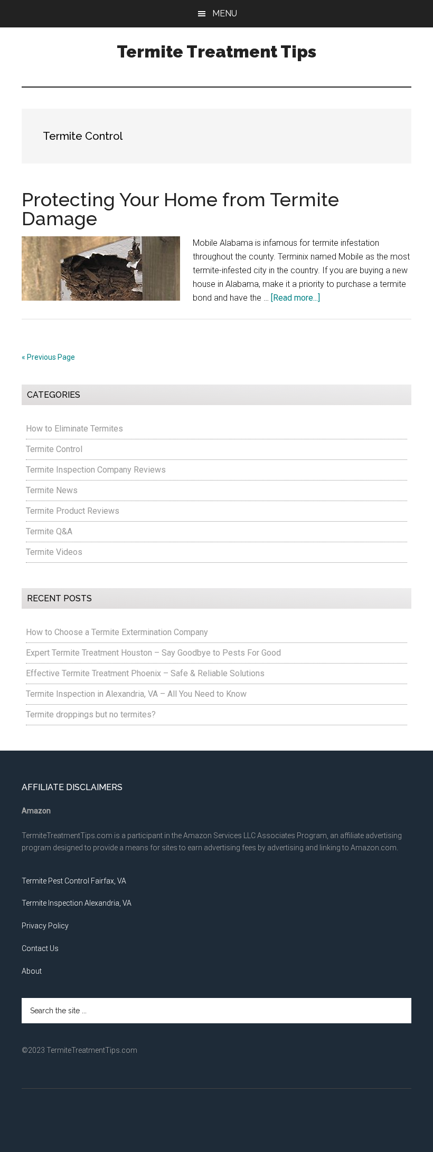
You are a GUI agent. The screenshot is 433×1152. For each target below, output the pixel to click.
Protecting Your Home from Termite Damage (180, 208)
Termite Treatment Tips (216, 51)
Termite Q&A (49, 531)
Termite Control (54, 449)
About (32, 971)
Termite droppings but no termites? (91, 714)
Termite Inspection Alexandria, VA (76, 903)
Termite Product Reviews (72, 511)
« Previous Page (48, 357)
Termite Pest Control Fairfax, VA (74, 881)
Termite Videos (54, 552)
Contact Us (40, 948)
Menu (224, 13)
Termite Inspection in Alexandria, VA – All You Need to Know (136, 694)
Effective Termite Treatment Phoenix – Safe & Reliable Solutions (145, 673)
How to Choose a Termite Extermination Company (117, 632)
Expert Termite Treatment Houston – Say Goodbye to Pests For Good (153, 653)
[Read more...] (295, 298)
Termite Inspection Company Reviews (96, 470)
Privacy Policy (45, 925)
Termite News (52, 490)
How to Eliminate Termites (74, 429)
